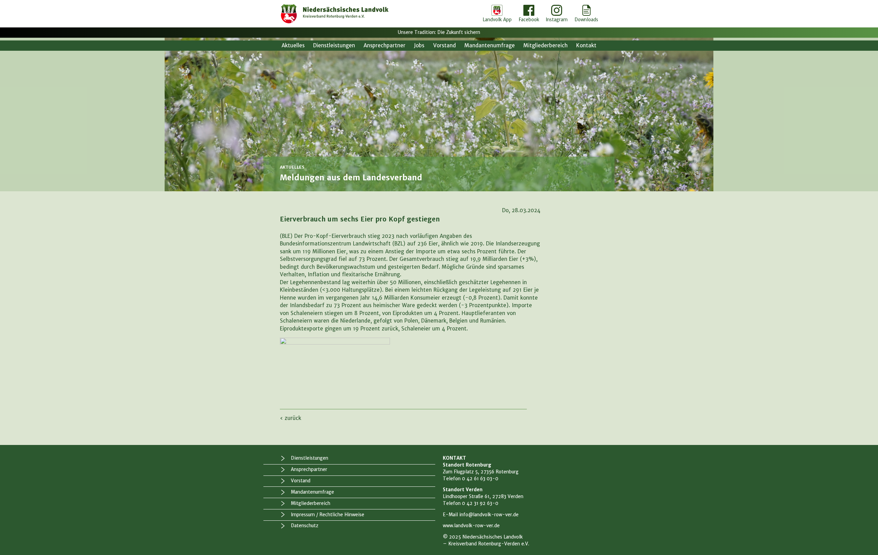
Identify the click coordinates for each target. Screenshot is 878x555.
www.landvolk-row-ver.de (471, 526)
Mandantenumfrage (489, 45)
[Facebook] (529, 14)
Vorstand (444, 45)
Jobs (419, 45)
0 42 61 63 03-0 (480, 479)
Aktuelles (293, 45)
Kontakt (586, 45)
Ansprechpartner (384, 45)
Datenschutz (304, 526)
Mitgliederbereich (545, 45)
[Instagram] (557, 14)
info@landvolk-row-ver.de (489, 515)
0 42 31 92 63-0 (480, 503)
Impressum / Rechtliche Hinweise (327, 515)
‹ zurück (290, 418)
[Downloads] (586, 14)
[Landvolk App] (497, 14)
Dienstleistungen (334, 45)
